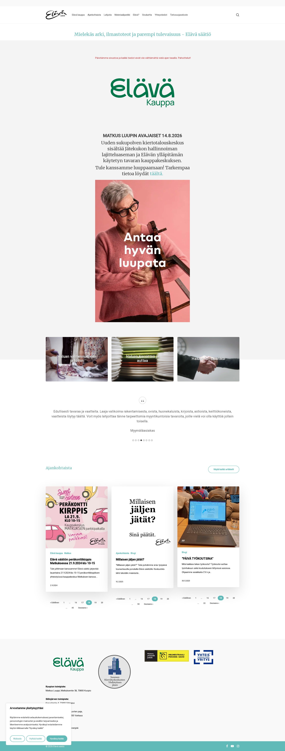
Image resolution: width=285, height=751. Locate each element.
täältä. (156, 173)
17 (82, 603)
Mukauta (17, 738)
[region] (38, 724)
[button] (223, 469)
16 (76, 603)
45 (73, 608)
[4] (141, 440)
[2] (136, 440)
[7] (149, 440)
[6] (146, 440)
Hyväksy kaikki (57, 738)
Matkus (67, 553)
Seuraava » (82, 608)
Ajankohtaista (122, 553)
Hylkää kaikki (35, 738)
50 (138, 604)
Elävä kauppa (56, 553)
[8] (152, 440)
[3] (138, 440)
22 (204, 603)
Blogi (133, 553)
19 (95, 603)
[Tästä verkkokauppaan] (142, 93)
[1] (133, 440)
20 (102, 603)
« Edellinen (54, 603)
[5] (144, 440)
